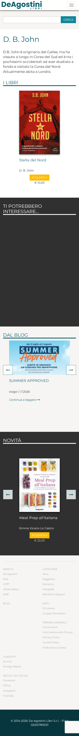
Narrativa (48, 584)
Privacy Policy (51, 637)
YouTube (8, 695)
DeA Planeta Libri (23, 5)
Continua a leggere (23, 400)
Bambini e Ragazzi (54, 594)
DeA (5, 579)
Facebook (9, 680)
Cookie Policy (51, 642)
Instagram (9, 690)
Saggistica (49, 579)
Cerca (68, 20)
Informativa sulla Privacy (58, 632)
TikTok (7, 685)
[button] (8, 370)
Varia (45, 573)
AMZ (6, 594)
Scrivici (7, 661)
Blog (6, 603)
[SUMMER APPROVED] (39, 358)
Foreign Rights (12, 666)
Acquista (39, 177)
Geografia (48, 589)
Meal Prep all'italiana (38, 518)
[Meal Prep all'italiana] (39, 485)
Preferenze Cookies (54, 647)
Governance (50, 627)
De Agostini (10, 573)
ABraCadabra (11, 589)
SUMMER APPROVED (29, 381)
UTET (6, 584)
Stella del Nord (32, 160)
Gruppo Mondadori (54, 613)
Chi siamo (49, 608)
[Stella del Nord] (39, 122)
